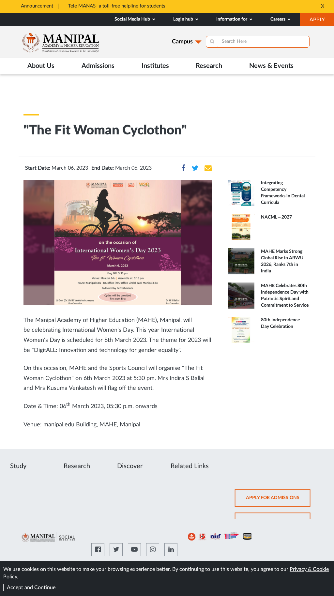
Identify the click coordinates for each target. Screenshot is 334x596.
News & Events (271, 66)
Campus (182, 42)
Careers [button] (278, 19)
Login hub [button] (183, 19)
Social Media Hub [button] (132, 19)
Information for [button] (232, 19)
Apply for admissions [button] (278, 501)
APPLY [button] (322, 21)
